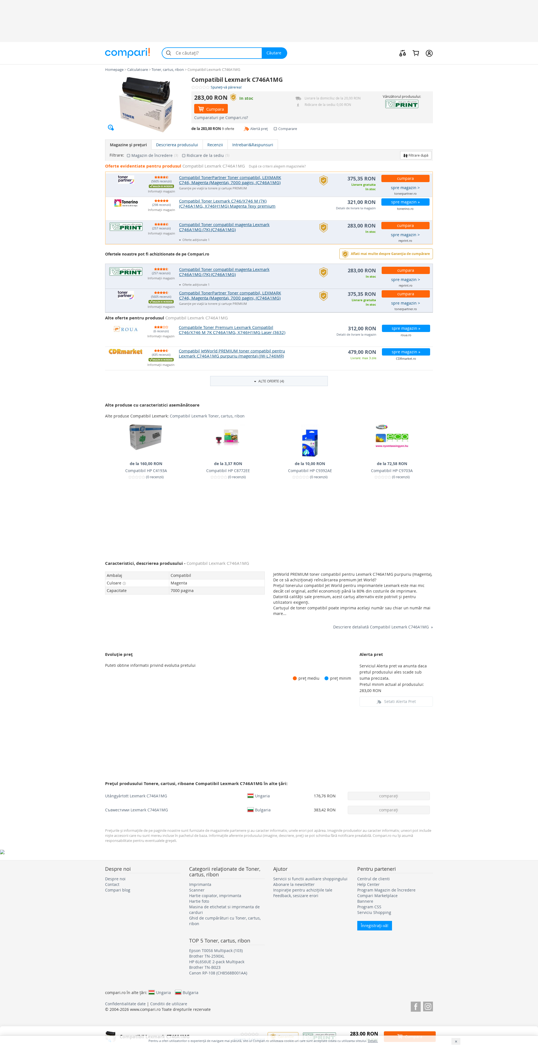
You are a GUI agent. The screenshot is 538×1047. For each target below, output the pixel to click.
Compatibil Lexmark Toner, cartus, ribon (207, 416)
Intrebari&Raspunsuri (252, 144)
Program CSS (369, 906)
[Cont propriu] (429, 53)
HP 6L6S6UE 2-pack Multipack (216, 961)
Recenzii (215, 144)
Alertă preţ (259, 128)
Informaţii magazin (161, 191)
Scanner (197, 890)
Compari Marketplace (377, 895)
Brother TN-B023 (205, 967)
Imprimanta (200, 884)
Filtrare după (418, 155)
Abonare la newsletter (294, 884)
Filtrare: (117, 155)
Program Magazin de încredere (386, 890)
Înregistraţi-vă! (374, 925)
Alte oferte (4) (271, 381)
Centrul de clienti (373, 878)
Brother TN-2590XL (206, 956)
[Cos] (415, 53)
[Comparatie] (402, 53)
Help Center (368, 884)
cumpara (405, 178)
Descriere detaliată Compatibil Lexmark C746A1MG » (383, 627)
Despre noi (115, 878)
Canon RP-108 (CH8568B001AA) (218, 973)
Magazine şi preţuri (128, 144)
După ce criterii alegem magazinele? (277, 166)
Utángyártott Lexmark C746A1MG (136, 795)
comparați (388, 795)
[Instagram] (428, 1005)
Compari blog (117, 890)
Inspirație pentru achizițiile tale (302, 890)
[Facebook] (416, 1005)
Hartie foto (199, 901)
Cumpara (214, 109)
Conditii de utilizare (168, 1003)
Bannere (365, 901)
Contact (112, 884)
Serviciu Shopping (374, 912)
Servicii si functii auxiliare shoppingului (310, 878)
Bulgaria (263, 809)
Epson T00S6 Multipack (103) (216, 950)
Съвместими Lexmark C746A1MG (136, 809)
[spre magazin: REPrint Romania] (401, 104)
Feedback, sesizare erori (295, 895)
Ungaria (262, 795)
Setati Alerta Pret (400, 701)
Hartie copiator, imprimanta (215, 895)
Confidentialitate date (125, 1003)
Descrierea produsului (177, 144)
